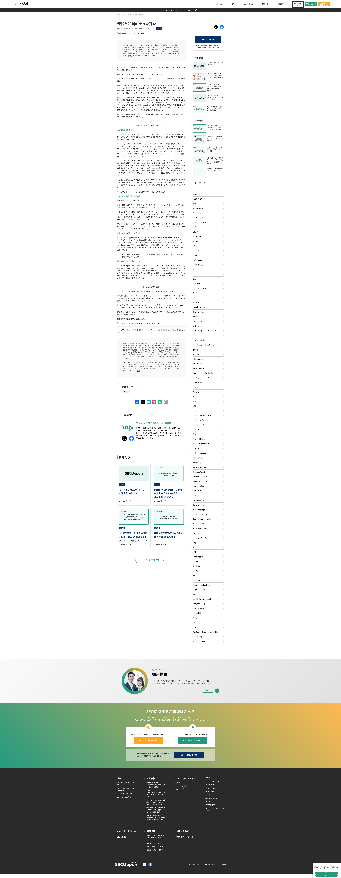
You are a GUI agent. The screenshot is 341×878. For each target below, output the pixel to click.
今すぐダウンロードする (192, 740)
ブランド (196, 429)
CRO (194, 298)
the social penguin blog (202, 443)
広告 (194, 434)
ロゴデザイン (198, 227)
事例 (233, 4)
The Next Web (198, 500)
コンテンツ (197, 411)
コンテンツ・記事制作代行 (124, 797)
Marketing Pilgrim (200, 509)
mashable (197, 316)
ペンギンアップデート (201, 425)
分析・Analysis (198, 260)
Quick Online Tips (200, 514)
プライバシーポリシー (193, 864)
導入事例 (151, 778)
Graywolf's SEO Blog (201, 528)
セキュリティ (198, 236)
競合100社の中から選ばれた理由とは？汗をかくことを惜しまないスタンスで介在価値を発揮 (155, 810)
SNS (194, 401)
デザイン (196, 203)
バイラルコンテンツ (200, 288)
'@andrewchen (199, 307)
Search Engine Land (201, 636)
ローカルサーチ (198, 608)
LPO (194, 552)
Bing (194, 542)
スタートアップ (198, 382)
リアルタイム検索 (199, 589)
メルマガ (196, 250)
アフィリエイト (198, 213)
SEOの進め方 (198, 199)
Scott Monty (197, 354)
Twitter (196, 571)
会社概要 (121, 837)
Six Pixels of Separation (202, 378)
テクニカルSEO (198, 265)
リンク (195, 627)
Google (195, 618)
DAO (194, 594)
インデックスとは (210, 788)
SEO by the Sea (199, 641)
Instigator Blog (199, 604)
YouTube (196, 283)
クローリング (198, 326)
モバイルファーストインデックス (205, 330)
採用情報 (280, 4)
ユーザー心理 (198, 218)
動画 (194, 279)
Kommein (197, 495)
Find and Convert (199, 439)
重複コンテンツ (198, 523)
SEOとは (207, 778)
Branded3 (197, 396)
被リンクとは (209, 801)
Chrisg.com (197, 533)
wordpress (197, 241)
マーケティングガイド (170, 10)
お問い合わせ (182, 831)
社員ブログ (191, 10)
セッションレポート (200, 340)
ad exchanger (198, 359)
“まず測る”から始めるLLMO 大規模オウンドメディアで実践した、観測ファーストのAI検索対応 (155, 802)
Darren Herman (199, 368)
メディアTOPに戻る (151, 560)
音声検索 (196, 302)
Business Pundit (199, 472)
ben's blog (197, 462)
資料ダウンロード (310, 4)
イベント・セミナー (248, 4)
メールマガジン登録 (208, 39)
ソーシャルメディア (200, 538)
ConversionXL (198, 312)
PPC (194, 575)
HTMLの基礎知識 (210, 805)
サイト (195, 274)
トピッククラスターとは (212, 781)
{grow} (195, 349)
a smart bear (198, 458)
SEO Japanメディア (298, 4)
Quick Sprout (198, 566)
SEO (194, 406)
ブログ (149, 10)
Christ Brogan (198, 505)
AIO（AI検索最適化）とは (212, 798)
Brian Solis (197, 547)
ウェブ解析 (197, 580)
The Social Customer (201, 476)
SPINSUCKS (197, 491)
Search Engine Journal (202, 599)
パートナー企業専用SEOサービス (126, 794)
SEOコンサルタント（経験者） (155, 850)
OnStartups (197, 448)
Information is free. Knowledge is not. (160, 330)
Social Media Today (200, 467)
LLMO (195, 189)
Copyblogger (198, 556)
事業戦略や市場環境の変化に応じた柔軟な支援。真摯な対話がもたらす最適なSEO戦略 (155, 785)
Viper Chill (197, 613)
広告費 (195, 293)
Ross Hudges (198, 321)
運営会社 (265, 4)
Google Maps (198, 208)
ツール (195, 255)
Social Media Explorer (201, 585)
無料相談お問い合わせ (324, 4)
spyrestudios (198, 387)
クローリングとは (210, 784)
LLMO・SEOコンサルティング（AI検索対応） (125, 789)
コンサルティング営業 (152, 843)
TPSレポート (148, 247)
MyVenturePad (198, 486)
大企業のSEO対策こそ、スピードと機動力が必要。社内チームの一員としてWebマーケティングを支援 (155, 793)
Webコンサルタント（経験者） (155, 846)
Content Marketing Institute (204, 373)
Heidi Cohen (197, 363)
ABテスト (196, 232)
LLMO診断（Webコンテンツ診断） (125, 784)
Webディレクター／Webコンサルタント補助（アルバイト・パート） (155, 838)
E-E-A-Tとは (208, 795)
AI (193, 335)
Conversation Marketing (202, 519)
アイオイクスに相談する (148, 740)
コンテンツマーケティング (203, 415)
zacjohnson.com (199, 453)
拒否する (327, 872)
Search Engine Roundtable (203, 345)
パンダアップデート (200, 420)
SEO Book (197, 622)
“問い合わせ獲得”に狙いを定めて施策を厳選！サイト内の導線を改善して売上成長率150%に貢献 (155, 817)
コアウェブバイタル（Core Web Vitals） (214, 809)
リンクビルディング (200, 222)
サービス (220, 4)
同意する (327, 875)
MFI (194, 246)
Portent (130, 330)
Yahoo (195, 561)
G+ (138, 371)
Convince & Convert (200, 481)
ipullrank (196, 194)
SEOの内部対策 (209, 791)
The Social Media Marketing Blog (206, 632)
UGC (194, 269)
